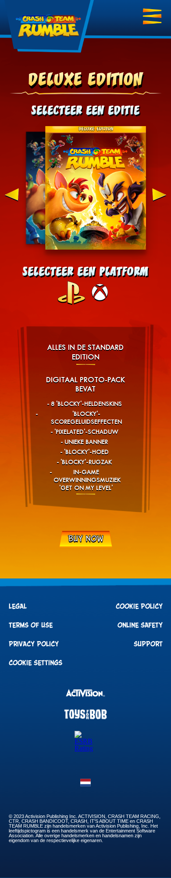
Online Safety (140, 625)
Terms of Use (31, 625)
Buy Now (85, 539)
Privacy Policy (34, 644)
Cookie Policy (139, 606)
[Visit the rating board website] (85, 748)
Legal (18, 606)
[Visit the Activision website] (85, 694)
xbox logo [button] (100, 293)
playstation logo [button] (71, 293)
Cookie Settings (35, 663)
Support (148, 644)
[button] (85, 785)
